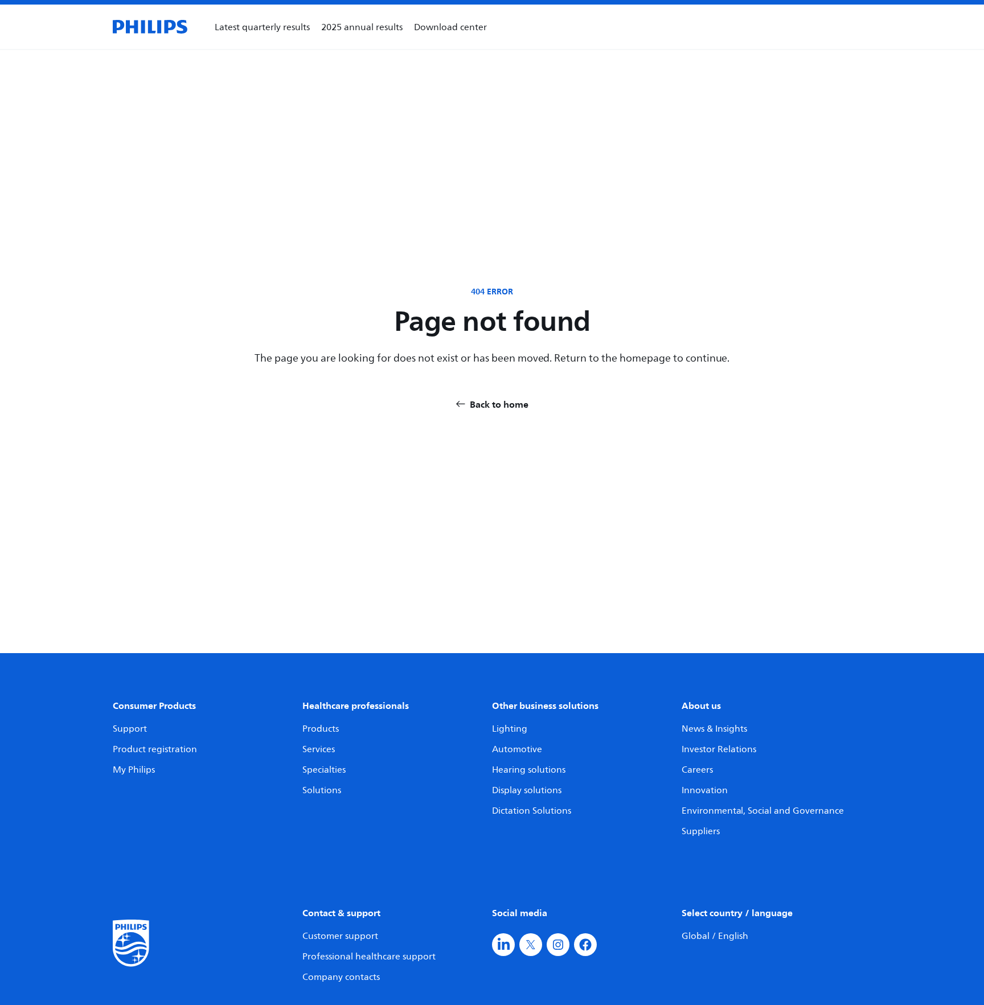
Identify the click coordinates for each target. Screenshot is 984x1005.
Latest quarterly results (262, 27)
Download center (450, 27)
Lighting (509, 728)
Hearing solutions (528, 769)
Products (320, 728)
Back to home (499, 404)
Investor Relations (719, 749)
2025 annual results (362, 27)
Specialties (324, 769)
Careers (697, 769)
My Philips (134, 769)
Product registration (155, 749)
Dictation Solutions (531, 810)
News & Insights (714, 728)
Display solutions (526, 790)
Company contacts (341, 977)
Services (318, 749)
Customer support (340, 936)
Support (130, 728)
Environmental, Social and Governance (763, 810)
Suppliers (701, 831)
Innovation (705, 790)
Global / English (715, 936)
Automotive (517, 749)
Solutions (321, 790)
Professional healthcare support (369, 956)
